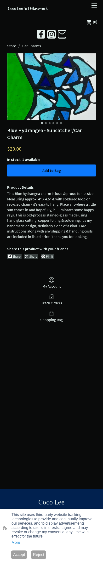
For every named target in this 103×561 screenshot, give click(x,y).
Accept (19, 555)
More (15, 542)
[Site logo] (28, 13)
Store (11, 45)
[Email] (62, 34)
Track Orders (51, 302)
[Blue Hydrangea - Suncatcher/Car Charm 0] (51, 86)
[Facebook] (41, 34)
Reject (38, 555)
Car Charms (31, 45)
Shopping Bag (51, 319)
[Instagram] (51, 34)
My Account (51, 286)
